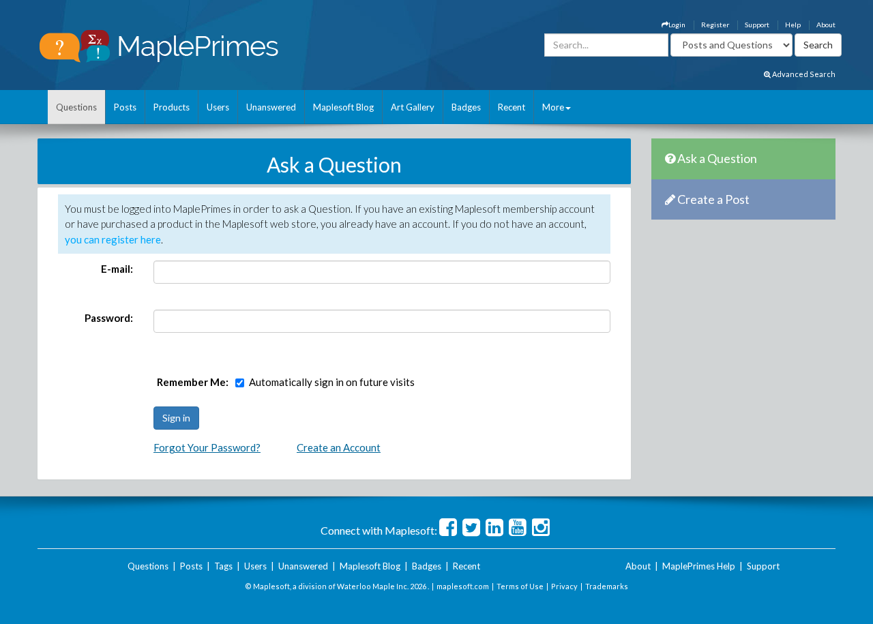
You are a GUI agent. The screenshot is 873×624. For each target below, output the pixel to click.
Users (218, 107)
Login (676, 24)
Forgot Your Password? (207, 447)
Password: (109, 318)
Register (715, 24)
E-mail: (117, 269)
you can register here (113, 239)
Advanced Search (803, 74)
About (825, 24)
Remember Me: (192, 382)
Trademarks (606, 586)
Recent (511, 107)
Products (171, 107)
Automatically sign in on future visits (332, 382)
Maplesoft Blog (343, 107)
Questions (76, 107)
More (553, 107)
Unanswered (271, 107)
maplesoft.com (462, 586)
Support (757, 24)
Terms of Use (520, 586)
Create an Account (339, 447)
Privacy (564, 586)
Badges (466, 107)
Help (793, 24)
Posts (125, 107)
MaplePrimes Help (698, 566)
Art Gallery (412, 107)
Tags (223, 566)
